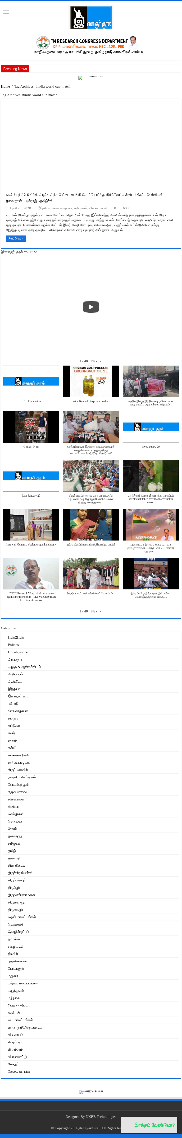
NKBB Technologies (101, 1117)
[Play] (91, 307)
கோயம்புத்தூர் (18, 784)
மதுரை (13, 976)
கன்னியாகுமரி (19, 762)
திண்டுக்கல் (16, 865)
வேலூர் (13, 1064)
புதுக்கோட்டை (18, 961)
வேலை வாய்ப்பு (19, 1071)
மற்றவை (14, 998)
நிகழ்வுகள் (16, 946)
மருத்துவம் (16, 990)
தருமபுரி (14, 858)
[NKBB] (91, 44)
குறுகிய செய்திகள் (22, 777)
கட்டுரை (14, 726)
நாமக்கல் (14, 939)
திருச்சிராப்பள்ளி (20, 873)
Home (5, 86)
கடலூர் (13, 718)
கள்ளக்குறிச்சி (18, 755)
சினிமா (13, 807)
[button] (96, 361)
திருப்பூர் (14, 887)
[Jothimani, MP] (91, 77)
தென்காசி (15, 924)
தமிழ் (12, 851)
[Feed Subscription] (179, 96)
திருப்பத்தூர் (17, 880)
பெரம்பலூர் (16, 968)
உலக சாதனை (62, 208)
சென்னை (15, 821)
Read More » (16, 238)
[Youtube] (93, 1122)
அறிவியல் (15, 674)
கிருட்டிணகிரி (18, 770)
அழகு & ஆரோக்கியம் (24, 667)
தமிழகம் (80, 208)
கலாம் (12, 740)
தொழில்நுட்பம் (18, 932)
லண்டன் (14, 1013)
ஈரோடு (13, 703)
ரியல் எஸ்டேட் (18, 1005)
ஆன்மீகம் (15, 681)
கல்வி (12, 748)
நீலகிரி (13, 954)
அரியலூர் (15, 659)
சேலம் (12, 829)
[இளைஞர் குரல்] (91, 17)
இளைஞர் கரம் (18, 696)
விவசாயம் (15, 1035)
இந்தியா (44, 208)
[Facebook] (84, 1122)
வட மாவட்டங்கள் (20, 1020)
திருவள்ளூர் (17, 902)
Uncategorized (19, 652)
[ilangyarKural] (91, 1092)
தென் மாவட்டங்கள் (22, 917)
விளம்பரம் (15, 1049)
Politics (13, 645)
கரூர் (11, 733)
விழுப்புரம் (15, 1042)
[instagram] (98, 1122)
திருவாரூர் (15, 910)
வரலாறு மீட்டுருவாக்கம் (25, 1027)
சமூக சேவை (17, 792)
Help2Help (16, 637)
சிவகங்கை (16, 799)
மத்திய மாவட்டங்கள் (23, 983)
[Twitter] (89, 1122)
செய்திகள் (15, 814)
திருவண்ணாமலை (21, 895)
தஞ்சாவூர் (15, 836)
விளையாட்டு (98, 208)
